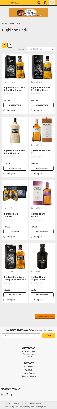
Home (4, 23)
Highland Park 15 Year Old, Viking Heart (41, 89)
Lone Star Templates (38, 407)
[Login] (45, 3)
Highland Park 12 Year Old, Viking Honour (14, 89)
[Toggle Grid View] (4, 45)
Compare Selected (45, 316)
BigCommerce (16, 407)
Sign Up (32, 373)
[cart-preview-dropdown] (51, 2)
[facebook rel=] (2, 394)
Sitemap (39, 404)
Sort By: (21, 49)
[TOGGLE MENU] (4, 3)
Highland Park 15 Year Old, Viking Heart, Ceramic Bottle (14, 152)
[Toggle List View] (9, 45)
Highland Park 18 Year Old (41, 152)
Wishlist (28, 370)
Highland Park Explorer (10, 215)
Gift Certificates (28, 367)
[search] (39, 3)
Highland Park (15, 23)
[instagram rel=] (6, 394)
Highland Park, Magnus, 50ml (38, 278)
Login (24, 373)
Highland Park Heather (38, 215)
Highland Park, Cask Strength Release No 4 (14, 278)
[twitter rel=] (11, 394)
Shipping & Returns (28, 376)
